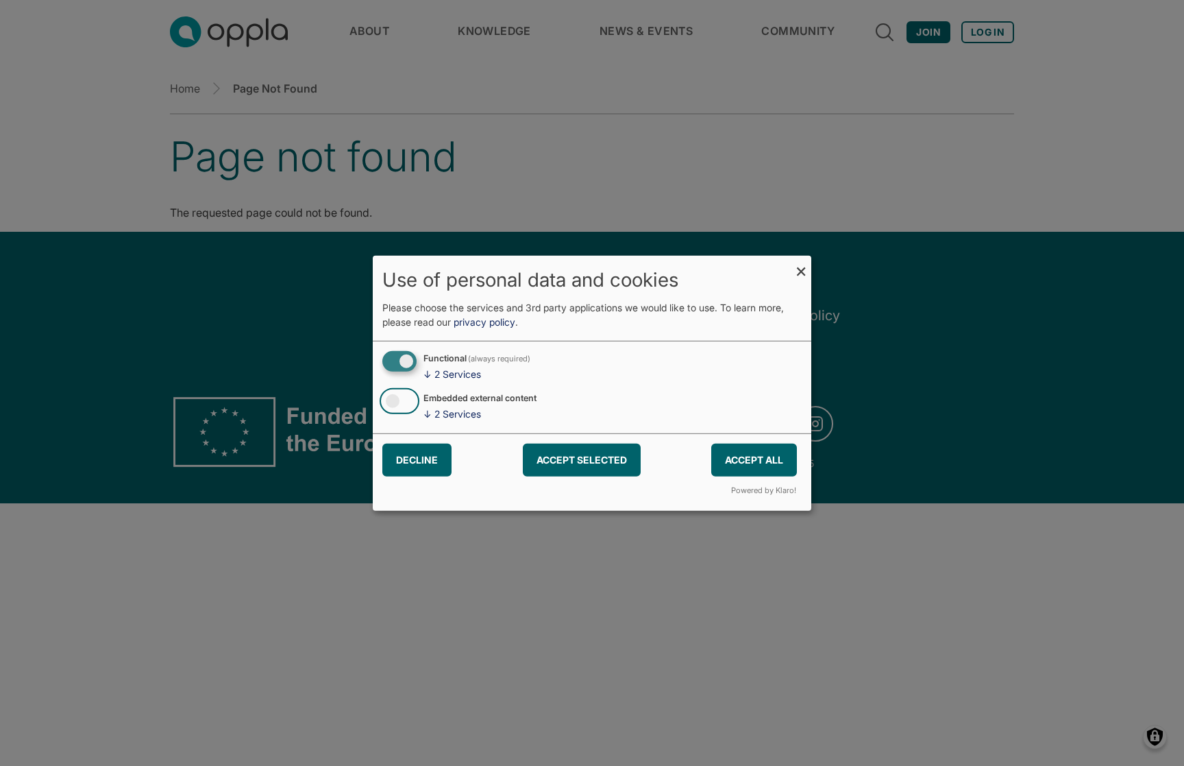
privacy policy (484, 322)
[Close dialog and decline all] (801, 263)
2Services (452, 374)
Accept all (754, 460)
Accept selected (581, 460)
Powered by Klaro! (763, 490)
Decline (417, 460)
